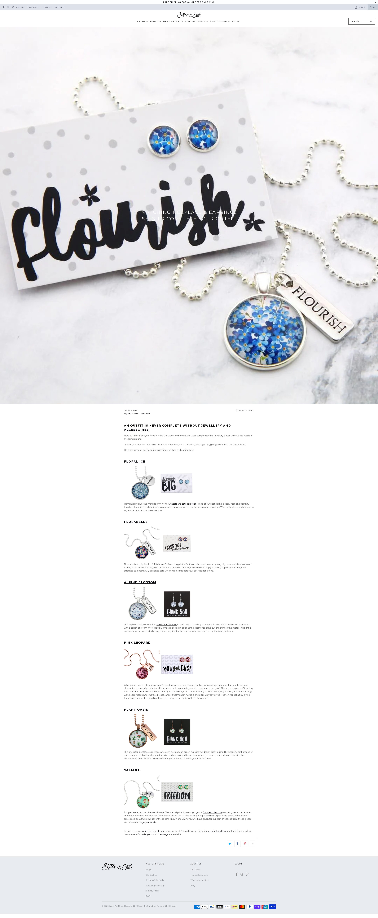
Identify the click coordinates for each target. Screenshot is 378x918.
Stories (47, 7)
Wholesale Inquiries (199, 880)
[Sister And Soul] (189, 15)
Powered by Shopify (166, 906)
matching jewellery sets (154, 831)
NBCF (179, 691)
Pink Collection (141, 691)
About (20, 7)
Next (250, 410)
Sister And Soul (116, 906)
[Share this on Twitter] (230, 844)
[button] (142, 21)
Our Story (195, 869)
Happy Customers (199, 875)
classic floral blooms (167, 624)
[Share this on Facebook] (237, 844)
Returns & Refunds (155, 880)
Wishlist (60, 7)
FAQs (148, 896)
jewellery (211, 425)
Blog (192, 885)
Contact (33, 7)
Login (361, 7)
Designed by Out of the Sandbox (140, 906)
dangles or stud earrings (155, 834)
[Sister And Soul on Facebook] (3, 7)
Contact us (151, 875)
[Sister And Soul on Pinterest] (13, 7)
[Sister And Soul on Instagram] (8, 7)
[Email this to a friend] (253, 844)
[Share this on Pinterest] (245, 844)
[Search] (371, 21)
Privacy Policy (152, 891)
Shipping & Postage (155, 885)
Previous (241, 410)
